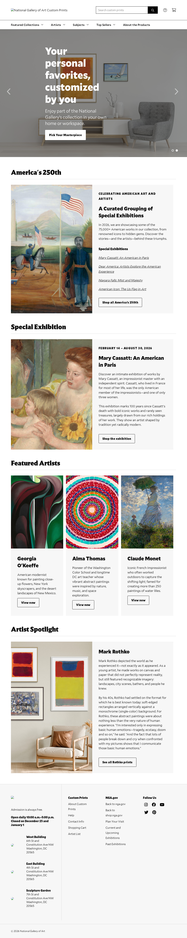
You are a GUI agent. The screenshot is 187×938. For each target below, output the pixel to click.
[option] (93, 93)
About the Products (136, 25)
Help (71, 815)
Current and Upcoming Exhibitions (113, 833)
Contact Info (76, 821)
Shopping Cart (77, 827)
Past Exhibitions (116, 844)
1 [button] (173, 150)
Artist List (74, 834)
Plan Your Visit (115, 821)
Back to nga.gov (115, 804)
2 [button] (177, 150)
